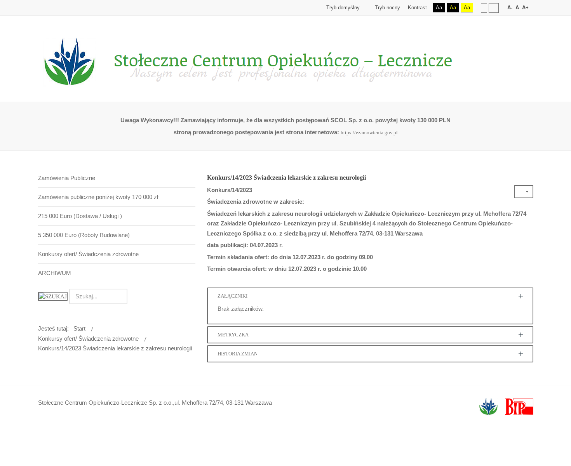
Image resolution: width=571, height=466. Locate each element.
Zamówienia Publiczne (66, 178)
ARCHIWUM (54, 273)
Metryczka (233, 335)
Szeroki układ (494, 7)
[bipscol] (519, 406)
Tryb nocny (386, 7)
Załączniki (232, 296)
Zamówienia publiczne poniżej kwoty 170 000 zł (98, 197)
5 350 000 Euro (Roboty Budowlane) (84, 235)
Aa (439, 7)
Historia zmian (238, 354)
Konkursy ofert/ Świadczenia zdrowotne (88, 254)
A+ (525, 7)
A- (509, 7)
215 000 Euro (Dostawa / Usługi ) (80, 216)
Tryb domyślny (342, 7)
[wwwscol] (488, 406)
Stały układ (484, 7)
